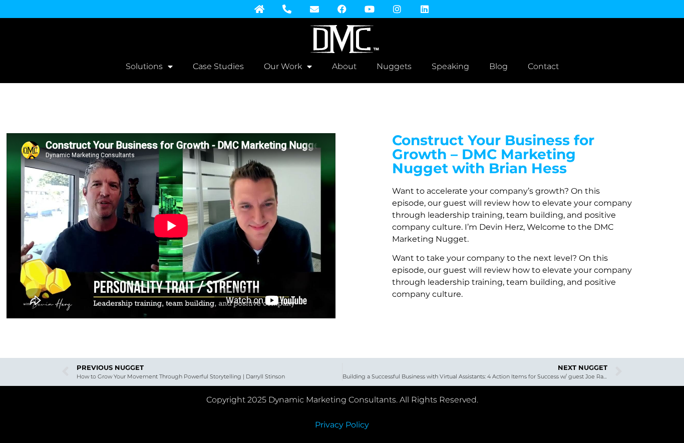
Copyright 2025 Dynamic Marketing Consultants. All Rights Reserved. (342, 399)
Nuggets (394, 66)
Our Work (283, 66)
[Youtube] (370, 9)
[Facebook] (342, 9)
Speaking (450, 66)
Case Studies (218, 66)
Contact (543, 66)
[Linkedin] (425, 9)
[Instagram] (397, 9)
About (344, 66)
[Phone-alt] (287, 9)
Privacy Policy (342, 424)
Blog (498, 66)
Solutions (144, 66)
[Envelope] (314, 9)
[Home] (259, 9)
